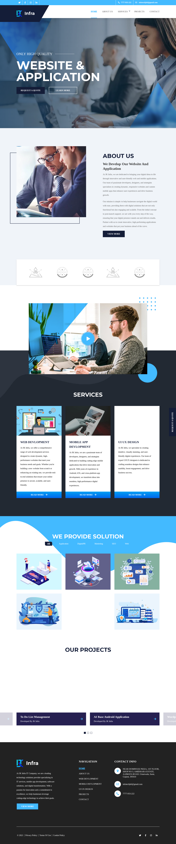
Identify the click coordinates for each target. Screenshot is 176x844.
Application (63, 544)
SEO (114, 544)
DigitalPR (81, 544)
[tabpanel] (51, 693)
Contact (155, 11)
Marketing (99, 544)
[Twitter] (19, 2)
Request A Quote (31, 90)
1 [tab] (85, 733)
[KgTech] (27, 13)
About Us (107, 11)
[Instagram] (31, 2)
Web (127, 544)
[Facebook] (25, 2)
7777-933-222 (125, 2)
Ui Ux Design (86, 789)
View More (113, 234)
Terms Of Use (45, 835)
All (48, 544)
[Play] (88, 338)
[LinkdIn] (36, 2)
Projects (139, 11)
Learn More (63, 90)
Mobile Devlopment (90, 784)
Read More (37, 495)
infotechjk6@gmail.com (148, 2)
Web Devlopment (88, 779)
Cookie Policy (59, 835)
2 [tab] (88, 733)
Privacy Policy (31, 835)
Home (94, 11)
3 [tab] (91, 733)
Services (123, 11)
